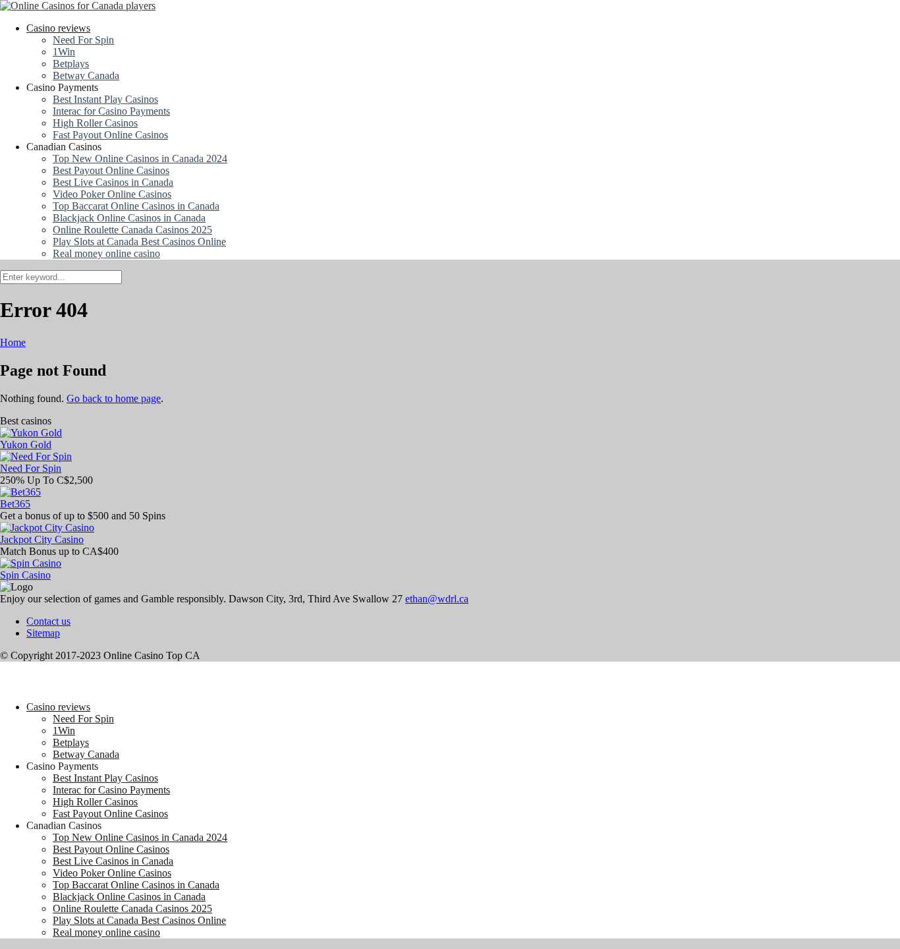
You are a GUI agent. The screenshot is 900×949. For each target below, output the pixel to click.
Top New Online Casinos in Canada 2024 (140, 158)
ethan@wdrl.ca (436, 598)
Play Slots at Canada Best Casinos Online (139, 241)
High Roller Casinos (95, 123)
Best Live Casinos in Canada (113, 182)
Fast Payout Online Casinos (110, 134)
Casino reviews (58, 28)
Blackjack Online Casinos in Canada (129, 217)
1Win (64, 51)
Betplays (71, 63)
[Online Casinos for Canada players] (77, 5)
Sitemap (43, 633)
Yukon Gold (25, 444)
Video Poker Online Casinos (112, 194)
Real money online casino (106, 253)
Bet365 (15, 503)
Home (13, 342)
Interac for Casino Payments (111, 111)
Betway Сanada (86, 75)
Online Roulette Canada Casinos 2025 (132, 229)
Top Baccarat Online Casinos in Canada (136, 206)
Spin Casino (25, 575)
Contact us (48, 621)
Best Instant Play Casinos (105, 99)
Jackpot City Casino (42, 539)
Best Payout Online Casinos (111, 170)
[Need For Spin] (36, 456)
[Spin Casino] (30, 563)
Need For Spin (83, 39)
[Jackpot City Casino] (47, 527)
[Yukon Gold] (31, 432)
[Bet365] (20, 492)
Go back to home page (114, 398)
